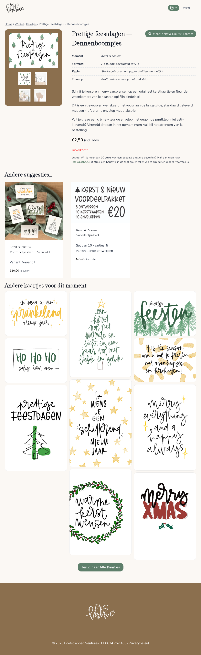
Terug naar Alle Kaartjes (100, 567)
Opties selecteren (90, 270)
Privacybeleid (139, 643)
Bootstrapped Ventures (81, 643)
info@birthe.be (81, 162)
